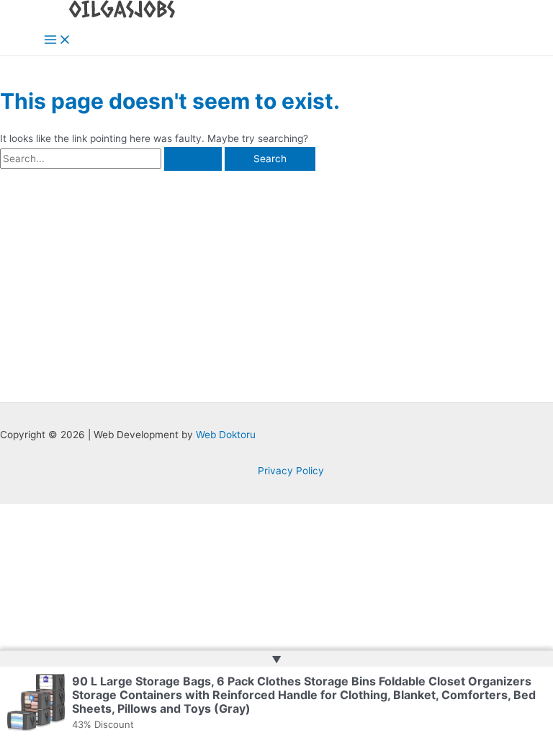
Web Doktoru (226, 434)
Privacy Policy (291, 470)
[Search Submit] (193, 159)
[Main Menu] (57, 40)
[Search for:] (112, 158)
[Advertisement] (276, 279)
